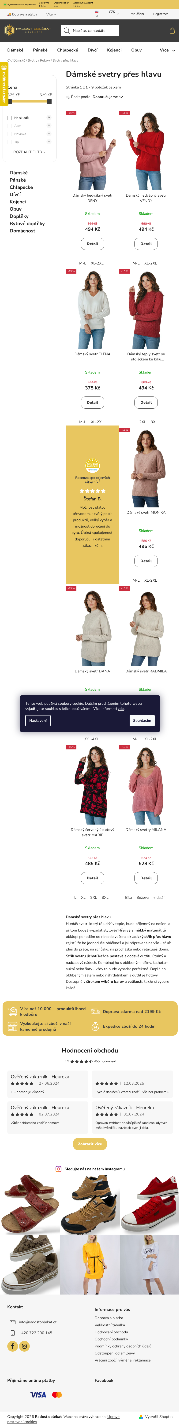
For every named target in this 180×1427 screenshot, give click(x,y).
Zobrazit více (90, 1144)
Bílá (128, 897)
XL (83, 897)
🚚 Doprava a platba (22, 14)
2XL (142, 422)
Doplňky (19, 216)
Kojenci (18, 201)
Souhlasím (142, 720)
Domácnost (22, 230)
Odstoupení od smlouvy (115, 1353)
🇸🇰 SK (97, 14)
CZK (112, 12)
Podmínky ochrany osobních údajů (123, 1346)
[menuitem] (15, 50)
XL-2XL (97, 263)
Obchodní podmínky (111, 1339)
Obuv (16, 209)
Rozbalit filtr (27, 152)
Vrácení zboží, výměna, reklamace (123, 1360)
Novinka (32, 134)
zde (121, 708)
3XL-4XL (91, 739)
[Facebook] (12, 1346)
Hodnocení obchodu (90, 1050)
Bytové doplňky (27, 223)
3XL (154, 422)
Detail (92, 243)
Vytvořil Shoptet (159, 1416)
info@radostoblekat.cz (37, 1322)
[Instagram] (24, 1346)
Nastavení (38, 720)
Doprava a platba (109, 1318)
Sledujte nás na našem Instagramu (95, 1169)
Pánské (18, 180)
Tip (32, 142)
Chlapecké (21, 187)
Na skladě (32, 118)
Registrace (160, 14)
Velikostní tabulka (110, 1325)
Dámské (19, 172)
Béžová (142, 897)
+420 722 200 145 (35, 1332)
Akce (32, 126)
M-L (82, 263)
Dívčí (15, 194)
